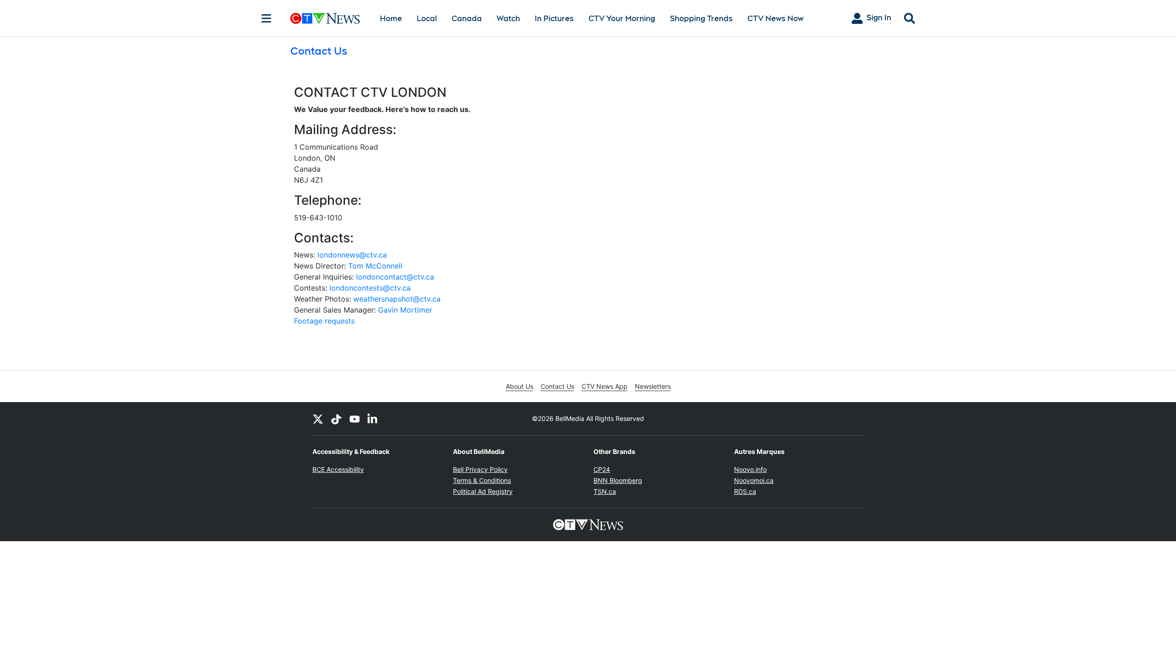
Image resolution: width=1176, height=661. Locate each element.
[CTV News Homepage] (325, 18)
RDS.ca (745, 491)
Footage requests (324, 320)
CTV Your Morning (621, 18)
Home (391, 18)
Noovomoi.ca (754, 480)
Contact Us (557, 386)
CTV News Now (775, 18)
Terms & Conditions (482, 480)
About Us (519, 386)
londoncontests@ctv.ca (370, 287)
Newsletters (653, 386)
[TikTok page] (336, 418)
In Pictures (554, 18)
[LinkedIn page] (373, 418)
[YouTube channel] (354, 418)
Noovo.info (750, 469)
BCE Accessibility (338, 469)
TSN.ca (605, 491)
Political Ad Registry (483, 491)
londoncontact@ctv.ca (395, 276)
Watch (508, 18)
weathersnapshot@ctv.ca (397, 298)
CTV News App (605, 386)
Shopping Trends (701, 18)
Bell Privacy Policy (480, 469)
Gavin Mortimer (405, 309)
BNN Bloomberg (618, 480)
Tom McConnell (375, 265)
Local (427, 18)
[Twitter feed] (317, 418)
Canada (467, 18)
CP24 (602, 469)
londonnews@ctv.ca (352, 254)
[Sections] (266, 18)
